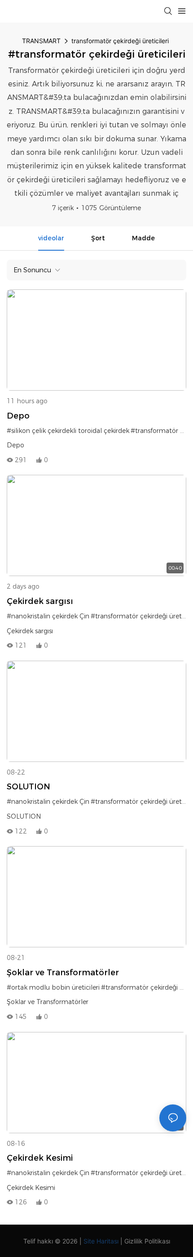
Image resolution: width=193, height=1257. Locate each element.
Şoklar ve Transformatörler (63, 973)
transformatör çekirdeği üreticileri (120, 41)
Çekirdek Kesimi (40, 1158)
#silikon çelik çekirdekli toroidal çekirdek (68, 431)
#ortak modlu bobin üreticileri (53, 987)
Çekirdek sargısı (40, 601)
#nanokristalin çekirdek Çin (48, 616)
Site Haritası (100, 1241)
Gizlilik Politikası (147, 1241)
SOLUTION (28, 787)
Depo (18, 416)
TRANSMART (41, 41)
